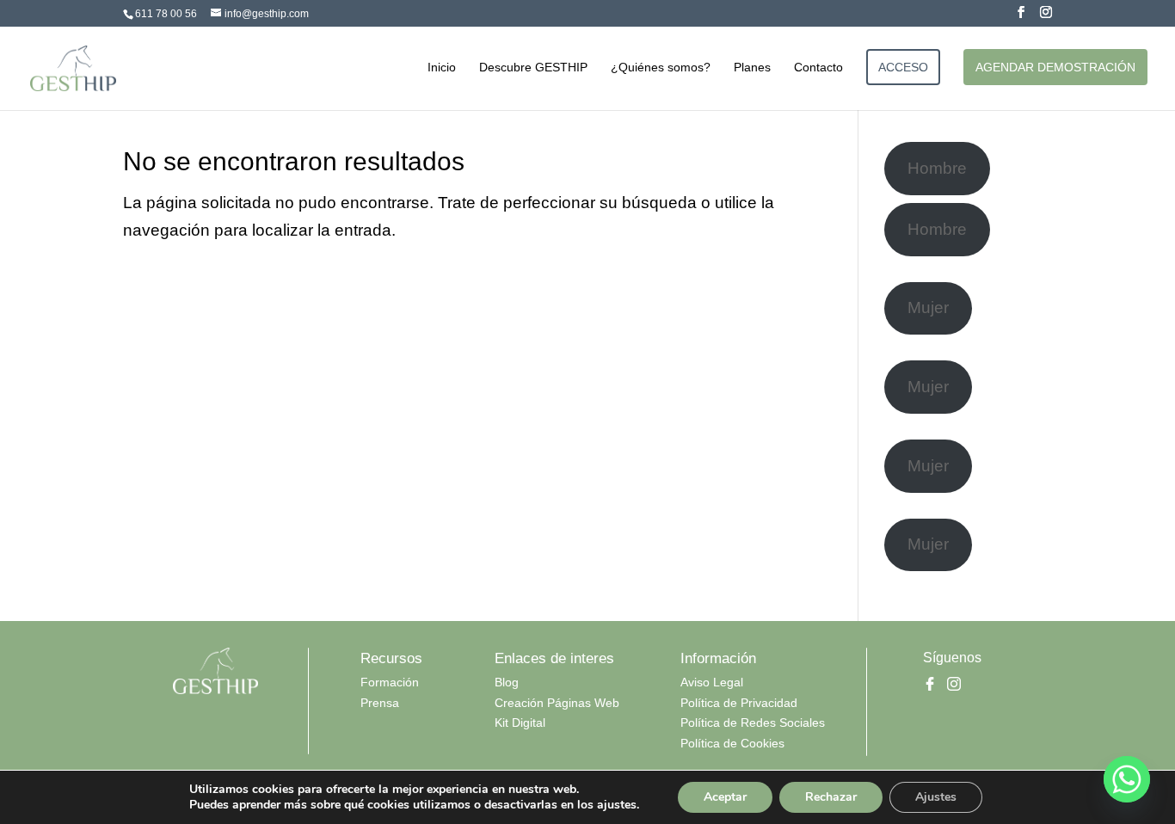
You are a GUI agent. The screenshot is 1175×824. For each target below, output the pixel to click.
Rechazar (831, 797)
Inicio (442, 67)
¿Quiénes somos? (661, 67)
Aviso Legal (711, 682)
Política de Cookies (732, 743)
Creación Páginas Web (557, 703)
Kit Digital (520, 722)
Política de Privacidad (738, 703)
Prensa (379, 703)
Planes (752, 67)
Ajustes (936, 797)
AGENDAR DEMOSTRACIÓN (1055, 67)
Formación (389, 682)
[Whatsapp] (1127, 779)
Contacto (818, 67)
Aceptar (725, 797)
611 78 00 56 (166, 14)
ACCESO (903, 67)
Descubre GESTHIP (533, 67)
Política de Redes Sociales (752, 722)
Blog (507, 682)
